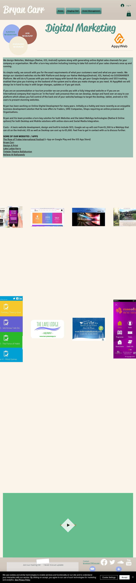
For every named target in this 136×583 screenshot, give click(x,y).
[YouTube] (128, 562)
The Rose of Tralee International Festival (23, 139)
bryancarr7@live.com (91, 563)
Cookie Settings (109, 577)
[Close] (132, 577)
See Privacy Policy (22, 579)
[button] (128, 13)
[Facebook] (104, 562)
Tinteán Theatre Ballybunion (17, 151)
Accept (124, 577)
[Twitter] (112, 562)
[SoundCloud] (120, 562)
